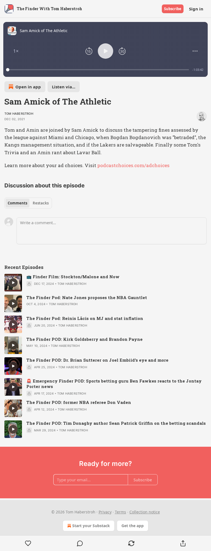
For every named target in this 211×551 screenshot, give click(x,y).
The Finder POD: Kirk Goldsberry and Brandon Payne (84, 339)
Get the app (132, 525)
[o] (13, 282)
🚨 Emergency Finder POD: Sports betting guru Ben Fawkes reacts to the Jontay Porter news (114, 383)
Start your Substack (91, 525)
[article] (105, 282)
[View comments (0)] (80, 543)
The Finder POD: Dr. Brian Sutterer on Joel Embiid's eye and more (97, 360)
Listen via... (63, 86)
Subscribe (172, 8)
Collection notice (144, 512)
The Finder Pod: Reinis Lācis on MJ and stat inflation (84, 318)
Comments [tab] (17, 203)
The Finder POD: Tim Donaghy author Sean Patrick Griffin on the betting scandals (116, 423)
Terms (120, 512)
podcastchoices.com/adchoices (133, 165)
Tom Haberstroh (18, 114)
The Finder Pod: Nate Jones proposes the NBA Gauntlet (86, 297)
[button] (16, 51)
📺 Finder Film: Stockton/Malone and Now (73, 276)
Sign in (196, 9)
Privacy (105, 512)
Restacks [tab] (41, 203)
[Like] (28, 543)
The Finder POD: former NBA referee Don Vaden (78, 402)
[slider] (98, 69)
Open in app (28, 86)
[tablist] (28, 203)
